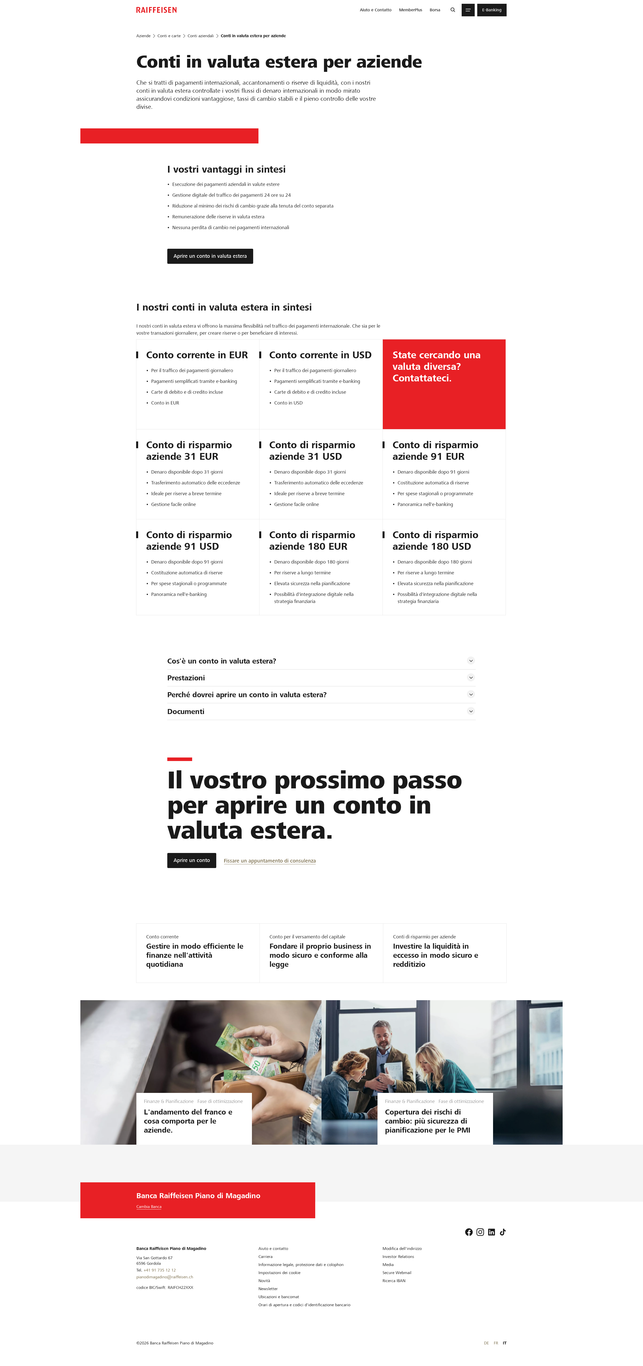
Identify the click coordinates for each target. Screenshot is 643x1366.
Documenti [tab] (185, 711)
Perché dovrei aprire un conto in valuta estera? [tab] (248, 694)
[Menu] (468, 10)
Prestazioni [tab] (186, 678)
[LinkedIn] (491, 1232)
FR (496, 1343)
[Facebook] (469, 1232)
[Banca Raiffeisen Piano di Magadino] (156, 10)
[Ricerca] (453, 10)
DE (486, 1343)
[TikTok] (503, 1232)
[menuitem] (376, 10)
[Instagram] (480, 1232)
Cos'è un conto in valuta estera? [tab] (221, 661)
